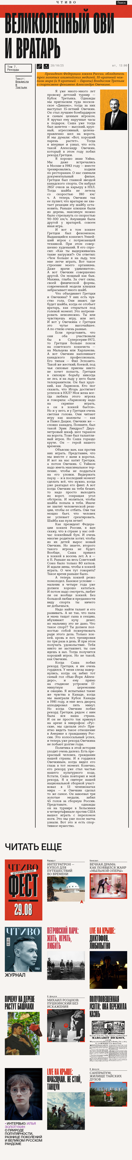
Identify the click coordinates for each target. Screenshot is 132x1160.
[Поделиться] (46, 66)
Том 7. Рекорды (13, 68)
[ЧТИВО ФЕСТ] (23, 889)
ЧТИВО (67, 2)
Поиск (122, 3)
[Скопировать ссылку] (39, 66)
